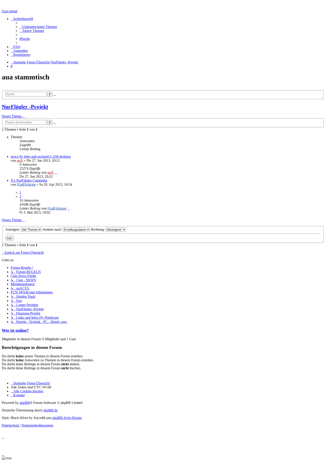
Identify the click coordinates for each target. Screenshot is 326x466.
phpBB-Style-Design (67, 418)
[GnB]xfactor (26, 184)
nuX (20, 160)
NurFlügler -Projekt (25, 107)
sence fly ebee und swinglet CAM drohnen (41, 156)
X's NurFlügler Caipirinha (29, 180)
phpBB (25, 403)
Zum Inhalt (9, 11)
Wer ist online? (15, 330)
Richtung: (98, 229)
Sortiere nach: (53, 229)
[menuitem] (38, 27)
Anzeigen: (13, 229)
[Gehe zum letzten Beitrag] (56, 172)
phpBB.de (50, 410)
